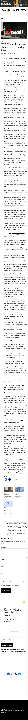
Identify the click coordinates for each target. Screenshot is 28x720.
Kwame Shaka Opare (22, 526)
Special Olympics (13, 531)
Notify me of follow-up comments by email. (13, 581)
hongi (11, 526)
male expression (15, 527)
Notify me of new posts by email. (11, 585)
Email (3, 566)
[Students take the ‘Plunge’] (19, 489)
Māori (19, 527)
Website (3, 573)
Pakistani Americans (19, 530)
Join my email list (7, 645)
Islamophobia (15, 526)
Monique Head (24, 527)
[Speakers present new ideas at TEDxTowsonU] (8, 489)
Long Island (9, 527)
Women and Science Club (11, 534)
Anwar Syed (14, 522)
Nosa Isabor (12, 530)
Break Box (9, 523)
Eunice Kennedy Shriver (16, 525)
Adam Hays (9, 522)
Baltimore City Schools (21, 522)
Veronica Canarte (22, 533)
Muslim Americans (19, 529)
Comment (4, 547)
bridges (16, 523)
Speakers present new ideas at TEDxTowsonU (7, 495)
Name (3, 559)
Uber (12, 533)
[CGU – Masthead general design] (14, 1)
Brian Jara (13, 523)
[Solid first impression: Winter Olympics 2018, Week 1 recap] (8, 504)
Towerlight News (4, 53)
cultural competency (22, 523)
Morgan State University (11, 529)
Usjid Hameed (16, 533)
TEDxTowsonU (20, 531)
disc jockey (9, 525)
